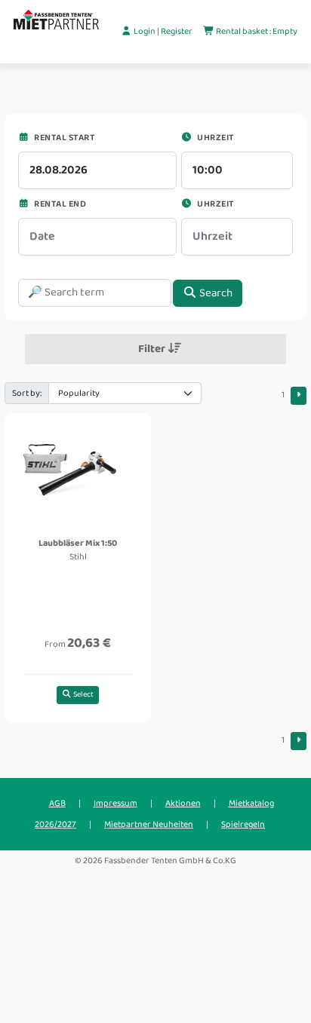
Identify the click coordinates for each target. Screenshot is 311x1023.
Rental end (59, 204)
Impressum (115, 803)
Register (177, 31)
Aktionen (183, 803)
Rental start (63, 137)
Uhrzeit (215, 137)
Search (214, 293)
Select (83, 694)
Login (144, 31)
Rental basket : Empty (255, 31)
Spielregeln (243, 824)
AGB (57, 803)
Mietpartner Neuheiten (148, 824)
